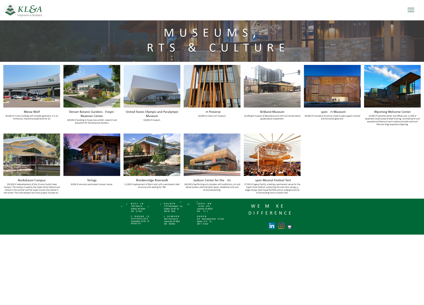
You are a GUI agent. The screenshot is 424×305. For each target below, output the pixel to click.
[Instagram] (281, 225)
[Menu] (411, 10)
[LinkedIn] (272, 225)
